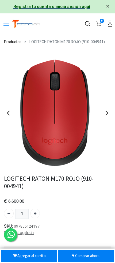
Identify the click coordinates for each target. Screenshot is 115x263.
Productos (12, 42)
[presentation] (8, 113)
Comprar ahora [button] (86, 255)
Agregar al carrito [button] (31, 255)
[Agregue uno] (35, 213)
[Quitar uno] (9, 213)
